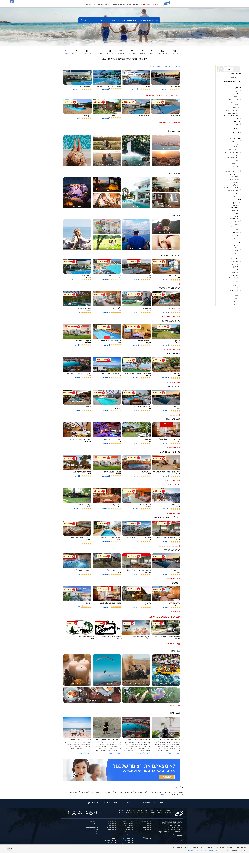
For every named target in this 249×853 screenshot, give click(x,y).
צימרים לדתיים (111, 830)
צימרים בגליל (147, 838)
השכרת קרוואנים (105, 4)
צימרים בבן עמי (129, 834)
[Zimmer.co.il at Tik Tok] (68, 812)
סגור (9, 848)
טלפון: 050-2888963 (176, 826)
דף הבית (179, 836)
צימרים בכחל (129, 830)
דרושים (180, 842)
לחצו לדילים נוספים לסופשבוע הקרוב (167, 122)
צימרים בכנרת (147, 834)
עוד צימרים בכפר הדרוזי (172, 579)
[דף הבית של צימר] (124, 27)
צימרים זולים (112, 826)
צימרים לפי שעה (111, 836)
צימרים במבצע (112, 824)
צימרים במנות (129, 842)
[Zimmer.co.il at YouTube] (85, 812)
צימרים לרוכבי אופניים (110, 840)
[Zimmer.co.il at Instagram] (91, 812)
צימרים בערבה (147, 832)
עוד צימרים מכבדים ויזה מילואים (170, 284)
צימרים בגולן (147, 836)
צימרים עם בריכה (111, 844)
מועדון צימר (179, 840)
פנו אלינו (164, 794)
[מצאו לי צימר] (121, 770)
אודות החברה (178, 838)
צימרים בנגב (147, 830)
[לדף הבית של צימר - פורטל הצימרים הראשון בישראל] (179, 813)
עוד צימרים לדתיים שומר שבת (170, 317)
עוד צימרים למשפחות (173, 513)
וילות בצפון (95, 826)
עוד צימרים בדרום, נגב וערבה (171, 480)
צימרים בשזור (129, 828)
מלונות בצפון (94, 834)
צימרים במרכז (147, 826)
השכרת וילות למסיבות (92, 828)
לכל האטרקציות (173, 705)
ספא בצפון (95, 830)
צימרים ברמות (129, 840)
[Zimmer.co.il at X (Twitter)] (74, 812)
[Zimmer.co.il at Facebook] (96, 812)
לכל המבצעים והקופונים (171, 644)
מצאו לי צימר (96, 4)
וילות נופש (95, 824)
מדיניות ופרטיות (158, 802)
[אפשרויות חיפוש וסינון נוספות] (70, 29)
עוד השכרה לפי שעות (173, 448)
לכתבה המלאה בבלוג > (84, 753)
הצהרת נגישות (119, 802)
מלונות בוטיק (94, 832)
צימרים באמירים (128, 824)
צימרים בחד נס (129, 826)
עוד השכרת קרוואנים (173, 382)
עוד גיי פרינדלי (175, 611)
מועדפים (88, 4)
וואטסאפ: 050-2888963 (175, 828)
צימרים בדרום (147, 828)
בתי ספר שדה (112, 842)
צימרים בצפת (129, 836)
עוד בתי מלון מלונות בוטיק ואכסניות (169, 546)
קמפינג (114, 838)
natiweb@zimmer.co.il (174, 834)
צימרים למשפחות (117, 4)
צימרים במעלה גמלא (127, 844)
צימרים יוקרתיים (111, 828)
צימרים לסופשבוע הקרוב (149, 4)
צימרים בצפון (136, 4)
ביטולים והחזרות (144, 802)
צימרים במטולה (129, 832)
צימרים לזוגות (127, 4)
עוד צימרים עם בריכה (173, 415)
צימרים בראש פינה (128, 838)
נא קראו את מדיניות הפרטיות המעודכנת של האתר (196, 850)
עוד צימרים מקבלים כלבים (171, 349)
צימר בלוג (106, 802)
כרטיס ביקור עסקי (94, 802)
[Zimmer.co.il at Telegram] (80, 812)
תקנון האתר (131, 802)
